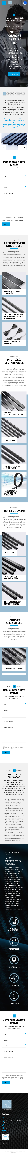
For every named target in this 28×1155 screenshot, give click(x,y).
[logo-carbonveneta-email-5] (7, 1105)
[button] (20, 147)
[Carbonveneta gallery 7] (14, 141)
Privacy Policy (5, 1145)
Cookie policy (5, 1143)
